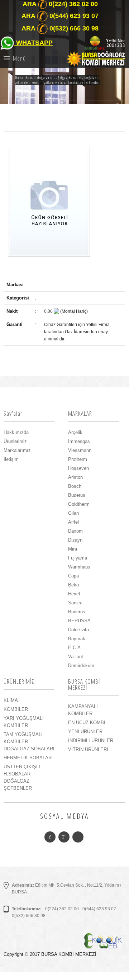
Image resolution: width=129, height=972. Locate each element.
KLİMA (11, 700)
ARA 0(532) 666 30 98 (60, 28)
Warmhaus (79, 567)
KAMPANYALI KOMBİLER (83, 710)
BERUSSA (79, 620)
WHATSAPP (33, 42)
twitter (64, 837)
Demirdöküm (81, 665)
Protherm (77, 459)
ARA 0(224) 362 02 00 (60, 4)
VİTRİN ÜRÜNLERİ (88, 749)
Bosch (74, 486)
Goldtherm (79, 504)
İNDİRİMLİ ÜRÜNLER (90, 740)
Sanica (75, 602)
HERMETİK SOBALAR (28, 757)
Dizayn (75, 540)
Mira (72, 549)
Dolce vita (78, 629)
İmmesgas (79, 441)
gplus (77, 837)
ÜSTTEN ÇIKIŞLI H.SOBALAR (22, 770)
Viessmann (79, 450)
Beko (73, 585)
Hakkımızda (16, 432)
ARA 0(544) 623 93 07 (60, 15)
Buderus (76, 495)
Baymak (76, 638)
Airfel (73, 522)
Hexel (74, 593)
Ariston (75, 477)
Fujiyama (77, 558)
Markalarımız (17, 450)
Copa (73, 576)
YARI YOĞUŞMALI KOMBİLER (24, 722)
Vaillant (75, 656)
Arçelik (75, 432)
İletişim (11, 459)
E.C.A (74, 647)
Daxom (75, 531)
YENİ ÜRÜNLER (85, 731)
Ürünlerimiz (15, 441)
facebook (50, 837)
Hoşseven (78, 468)
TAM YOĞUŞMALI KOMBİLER (23, 738)
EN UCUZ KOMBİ (86, 722)
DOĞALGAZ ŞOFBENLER (18, 784)
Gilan (73, 513)
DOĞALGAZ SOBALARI (29, 748)
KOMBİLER (16, 709)
